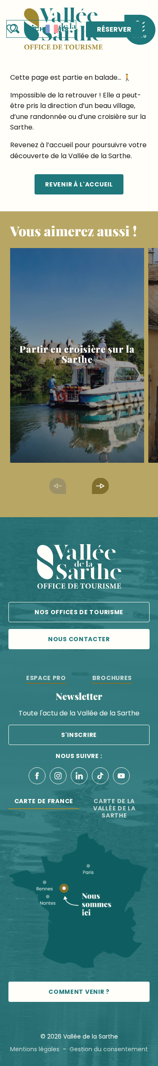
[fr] (52, 29)
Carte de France (44, 801)
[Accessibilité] (33, 28)
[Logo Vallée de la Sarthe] (79, 568)
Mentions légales (34, 1049)
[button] (41, 29)
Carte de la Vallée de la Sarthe (114, 808)
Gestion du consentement (109, 1049)
